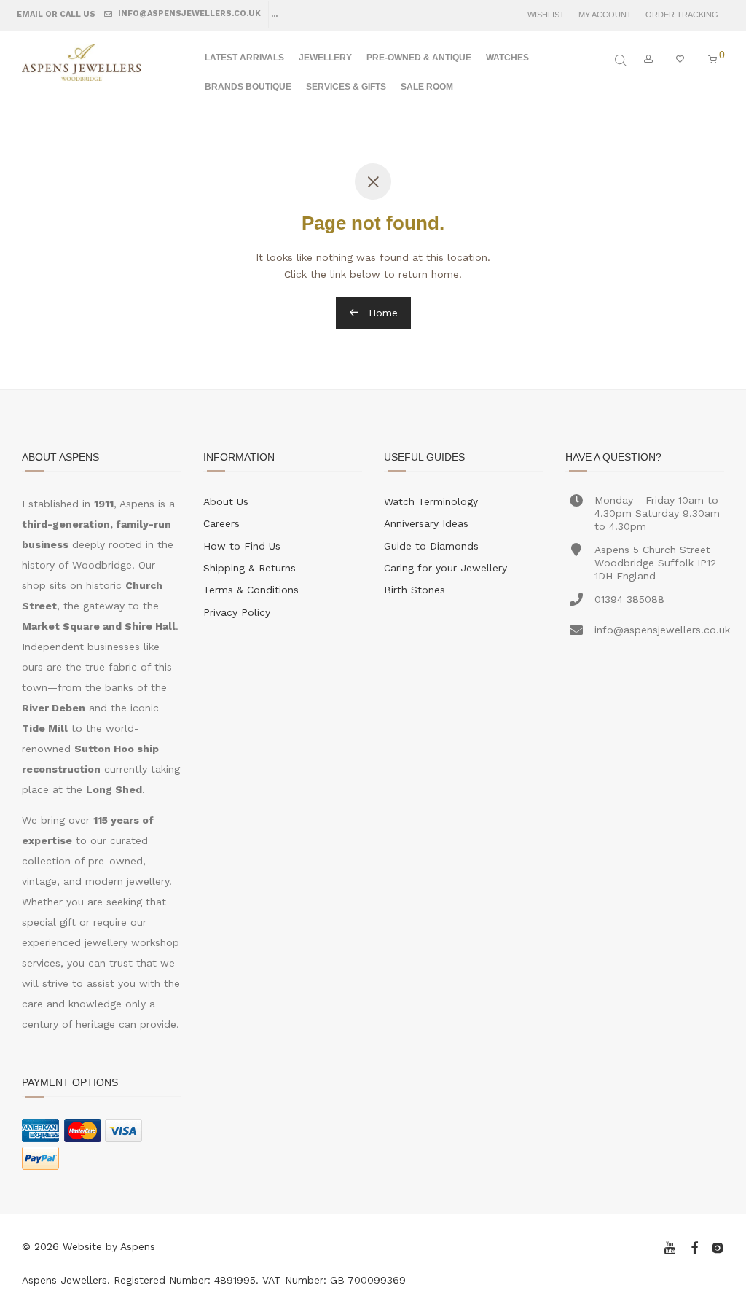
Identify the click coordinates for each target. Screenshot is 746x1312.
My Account (605, 15)
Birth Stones (414, 590)
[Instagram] (717, 1246)
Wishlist (546, 15)
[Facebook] (694, 1246)
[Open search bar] (622, 60)
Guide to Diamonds (431, 546)
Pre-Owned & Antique (418, 57)
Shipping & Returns (249, 568)
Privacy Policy (236, 612)
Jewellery (325, 57)
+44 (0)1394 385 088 (333, 13)
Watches (507, 57)
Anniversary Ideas (426, 523)
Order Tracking (681, 15)
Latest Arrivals (244, 57)
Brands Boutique (248, 87)
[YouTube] (671, 1246)
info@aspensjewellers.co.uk (188, 13)
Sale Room (427, 87)
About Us (225, 501)
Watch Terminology (431, 501)
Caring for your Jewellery (445, 568)
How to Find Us (241, 546)
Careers (221, 523)
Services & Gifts (346, 87)
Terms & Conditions (251, 590)
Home (381, 313)
